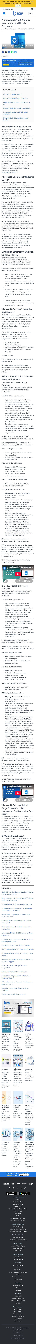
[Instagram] (13, 1188)
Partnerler (18, 1290)
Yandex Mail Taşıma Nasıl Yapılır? (28, 1071)
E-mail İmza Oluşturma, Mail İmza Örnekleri (16, 945)
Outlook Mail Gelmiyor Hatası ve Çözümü (17, 1108)
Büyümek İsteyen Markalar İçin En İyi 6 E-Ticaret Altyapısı (5, 1073)
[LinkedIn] (9, 52)
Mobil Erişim (18, 1213)
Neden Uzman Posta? (18, 1298)
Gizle (13, 90)
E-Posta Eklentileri (18, 1251)
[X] (6, 52)
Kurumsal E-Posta (18, 1204)
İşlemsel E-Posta (18, 1237)
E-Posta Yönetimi (18, 1259)
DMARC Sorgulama (18, 1316)
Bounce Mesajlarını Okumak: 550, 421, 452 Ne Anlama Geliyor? (17, 1038)
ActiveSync (18, 1216)
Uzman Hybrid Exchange (18, 1218)
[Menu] (4, 13)
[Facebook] (3, 52)
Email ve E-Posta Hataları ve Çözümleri (14, 972)
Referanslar (18, 1288)
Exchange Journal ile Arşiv (18, 1220)
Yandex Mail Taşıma (18, 1248)
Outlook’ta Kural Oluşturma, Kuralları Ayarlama (17, 904)
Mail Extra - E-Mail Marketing (18, 1240)
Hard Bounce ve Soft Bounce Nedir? (14, 994)
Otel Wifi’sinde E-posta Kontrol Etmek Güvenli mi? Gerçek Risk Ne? (6, 1038)
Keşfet (18, 5)
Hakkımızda (18, 1296)
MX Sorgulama (18, 1312)
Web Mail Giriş (9, 9)
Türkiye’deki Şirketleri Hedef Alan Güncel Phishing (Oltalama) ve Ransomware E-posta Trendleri (17, 1150)
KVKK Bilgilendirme (18, 1335)
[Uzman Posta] (18, 13)
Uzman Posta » (5, 29)
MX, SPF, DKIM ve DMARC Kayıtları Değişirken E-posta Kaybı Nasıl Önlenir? (29, 1110)
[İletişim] (32, 9)
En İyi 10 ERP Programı (5, 1143)
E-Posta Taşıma (18, 1257)
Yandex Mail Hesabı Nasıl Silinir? (5, 1107)
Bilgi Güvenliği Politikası (18, 1301)
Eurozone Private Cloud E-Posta (18, 1209)
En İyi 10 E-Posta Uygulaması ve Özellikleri (29, 1037)
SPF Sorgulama (18, 1309)
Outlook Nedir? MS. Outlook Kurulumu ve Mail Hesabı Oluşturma (16, 23)
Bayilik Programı (18, 1285)
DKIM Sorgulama (18, 1314)
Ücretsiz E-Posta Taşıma (18, 1246)
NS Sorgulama (18, 1319)
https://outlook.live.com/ (10, 172)
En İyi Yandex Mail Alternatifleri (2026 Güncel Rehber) (17, 1072)
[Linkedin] (21, 1188)
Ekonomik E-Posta (18, 1202)
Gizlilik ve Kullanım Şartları (18, 1338)
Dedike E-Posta (18, 1211)
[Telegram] (15, 52)
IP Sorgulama (18, 1321)
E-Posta (18, 1199)
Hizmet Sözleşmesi (18, 1333)
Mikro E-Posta (18, 1206)
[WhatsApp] (12, 52)
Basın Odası (18, 1303)
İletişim (18, 1341)
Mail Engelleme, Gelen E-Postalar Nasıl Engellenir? (18, 949)
